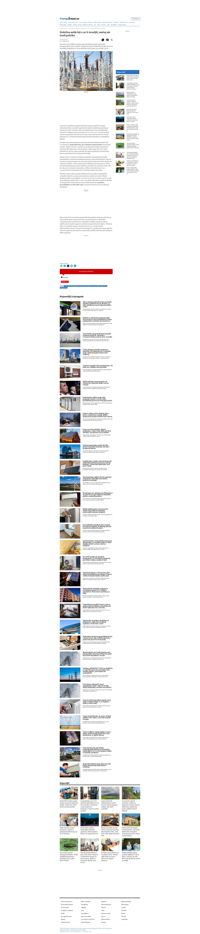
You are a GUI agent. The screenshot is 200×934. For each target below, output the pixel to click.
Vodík (108, 25)
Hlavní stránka (63, 22)
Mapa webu (109, 928)
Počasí (123, 913)
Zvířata (79, 25)
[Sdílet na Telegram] (71, 266)
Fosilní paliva (63, 25)
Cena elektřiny (63, 287)
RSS (104, 928)
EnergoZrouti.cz (64, 28)
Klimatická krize (124, 22)
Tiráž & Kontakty (64, 928)
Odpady (70, 25)
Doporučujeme (85, 922)
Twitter (100, 928)
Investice (105, 286)
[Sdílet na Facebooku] (107, 40)
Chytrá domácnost (73, 22)
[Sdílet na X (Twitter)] (112, 40)
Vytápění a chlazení (87, 25)
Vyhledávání (135, 19)
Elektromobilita (97, 22)
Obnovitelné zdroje (107, 22)
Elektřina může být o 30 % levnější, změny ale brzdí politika (90, 28)
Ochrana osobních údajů (84, 928)
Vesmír (103, 922)
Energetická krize (66, 916)
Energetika (115, 22)
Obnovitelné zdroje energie (82, 286)
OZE (100, 286)
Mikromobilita (105, 919)
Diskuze (65, 277)
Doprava (90, 22)
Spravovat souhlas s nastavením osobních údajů (73, 930)
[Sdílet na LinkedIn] (75, 266)
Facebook (94, 928)
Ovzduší (103, 25)
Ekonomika (132, 22)
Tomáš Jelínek (63, 39)
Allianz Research (92, 132)
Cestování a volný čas (87, 919)
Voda (98, 25)
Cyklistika (124, 919)
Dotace (103, 916)
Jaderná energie (86, 916)
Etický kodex (73, 928)
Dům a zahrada (83, 22)
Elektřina (66, 286)
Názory (63, 919)
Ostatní (75, 25)
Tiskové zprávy (65, 922)
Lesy (95, 25)
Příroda (123, 916)
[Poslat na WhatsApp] (102, 40)
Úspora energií (122, 25)
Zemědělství (114, 25)
